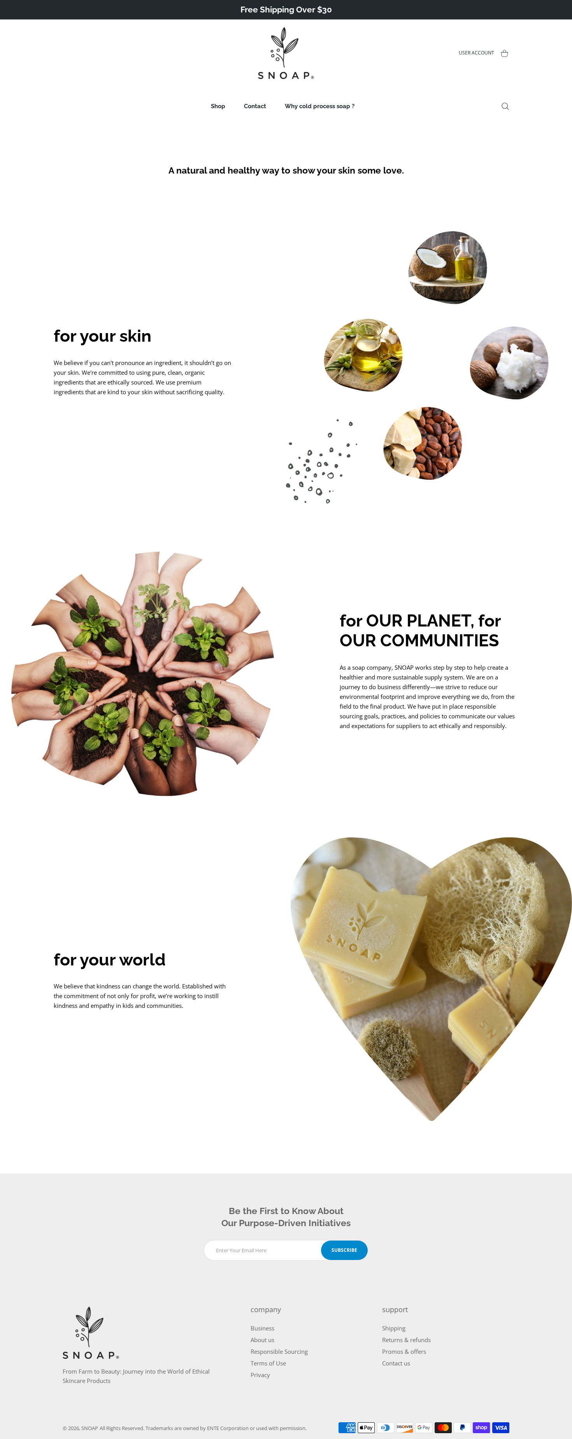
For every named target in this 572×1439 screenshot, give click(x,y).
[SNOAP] (286, 53)
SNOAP (89, 1428)
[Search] (505, 106)
